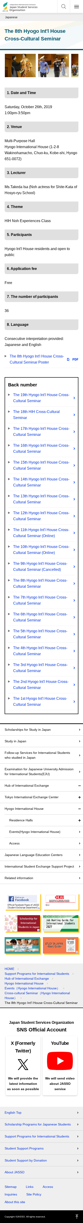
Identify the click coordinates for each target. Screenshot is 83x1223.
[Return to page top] (77, 1216)
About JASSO (14, 1172)
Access (14, 843)
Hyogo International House (24, 808)
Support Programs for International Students (37, 973)
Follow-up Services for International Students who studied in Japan (37, 755)
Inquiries (11, 1194)
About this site (15, 1202)
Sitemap (11, 1187)
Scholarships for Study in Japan (28, 729)
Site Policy (33, 1194)
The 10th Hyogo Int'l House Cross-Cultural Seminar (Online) (41, 550)
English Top (13, 1112)
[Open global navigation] (76, 6)
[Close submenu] (79, 785)
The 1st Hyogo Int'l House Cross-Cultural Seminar (40, 701)
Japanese (11, 17)
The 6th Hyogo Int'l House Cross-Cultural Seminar (40, 617)
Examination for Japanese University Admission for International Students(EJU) (39, 771)
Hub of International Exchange (27, 785)
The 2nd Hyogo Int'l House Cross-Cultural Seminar (40, 685)
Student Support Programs (24, 1148)
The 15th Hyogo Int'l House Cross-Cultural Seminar (41, 465)
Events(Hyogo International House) (34, 832)
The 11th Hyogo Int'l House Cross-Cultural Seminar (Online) (41, 533)
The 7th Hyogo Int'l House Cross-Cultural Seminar (40, 600)
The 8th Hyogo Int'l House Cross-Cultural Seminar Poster (37, 359)
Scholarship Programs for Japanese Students (38, 1124)
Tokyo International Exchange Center (32, 797)
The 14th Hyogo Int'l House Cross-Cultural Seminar (41, 482)
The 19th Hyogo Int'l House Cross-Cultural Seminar (41, 398)
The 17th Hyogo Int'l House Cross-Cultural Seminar (41, 432)
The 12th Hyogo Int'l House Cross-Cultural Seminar (41, 516)
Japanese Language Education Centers (33, 855)
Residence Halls (21, 820)
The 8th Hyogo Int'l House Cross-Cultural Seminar (40, 583)
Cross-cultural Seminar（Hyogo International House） (37, 995)
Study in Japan (15, 741)
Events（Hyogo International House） (32, 988)
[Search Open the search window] (63, 6)
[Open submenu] (79, 797)
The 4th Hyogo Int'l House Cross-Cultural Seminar (40, 651)
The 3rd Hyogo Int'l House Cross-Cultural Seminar (40, 668)
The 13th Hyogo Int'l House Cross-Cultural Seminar (41, 499)
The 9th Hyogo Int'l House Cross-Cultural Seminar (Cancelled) (40, 567)
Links (29, 1187)
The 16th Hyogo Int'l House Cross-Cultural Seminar (41, 448)
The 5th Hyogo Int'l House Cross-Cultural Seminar (40, 634)
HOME (9, 969)
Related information (19, 878)
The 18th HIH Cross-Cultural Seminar (36, 415)
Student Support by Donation (26, 1160)
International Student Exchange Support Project (39, 866)
